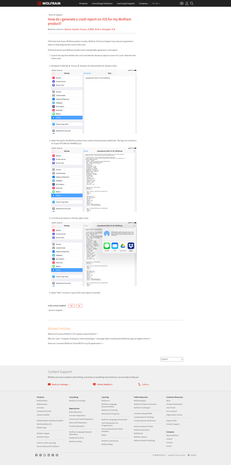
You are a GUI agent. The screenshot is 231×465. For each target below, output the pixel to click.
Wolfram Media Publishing (144, 440)
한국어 (98, 29)
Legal (170, 455)
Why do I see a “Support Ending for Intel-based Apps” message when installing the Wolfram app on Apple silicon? (99, 338)
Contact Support (173, 424)
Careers (169, 439)
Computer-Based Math (143, 413)
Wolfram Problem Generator (145, 404)
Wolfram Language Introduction (114, 419)
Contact (169, 442)
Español (75, 29)
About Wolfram (172, 435)
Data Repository (75, 412)
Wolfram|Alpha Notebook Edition (50, 420)
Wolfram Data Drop (141, 430)
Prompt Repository (77, 426)
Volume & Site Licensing (46, 443)
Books (104, 435)
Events (169, 446)
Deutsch (67, 29)
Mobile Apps (42, 427)
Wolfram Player (43, 437)
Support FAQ (171, 420)
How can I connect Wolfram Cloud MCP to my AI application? (75, 343)
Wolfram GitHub (75, 441)
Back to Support (55, 14)
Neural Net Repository (78, 422)
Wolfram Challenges (142, 407)
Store (168, 400)
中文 (113, 29)
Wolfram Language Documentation (109, 405)
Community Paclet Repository (81, 419)
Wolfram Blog (107, 444)
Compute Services (44, 411)
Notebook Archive (76, 438)
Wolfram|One (42, 400)
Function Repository (77, 415)
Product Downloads (174, 404)
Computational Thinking (144, 417)
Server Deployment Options (48, 446)
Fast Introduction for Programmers (110, 424)
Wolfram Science (140, 437)
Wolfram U (106, 400)
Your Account (171, 411)
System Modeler (43, 415)
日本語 (91, 29)
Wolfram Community (110, 441)
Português (106, 29)
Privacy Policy (179, 455)
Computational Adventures (145, 420)
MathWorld (138, 433)
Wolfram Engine (43, 433)
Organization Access (174, 415)
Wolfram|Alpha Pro (44, 424)
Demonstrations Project (143, 426)
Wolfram (162, 455)
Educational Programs (110, 413)
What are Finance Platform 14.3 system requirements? (72, 333)
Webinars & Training (109, 410)
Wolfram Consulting (77, 400)
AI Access (40, 407)
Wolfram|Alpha (140, 400)
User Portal (170, 407)
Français (83, 29)
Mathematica (42, 404)
